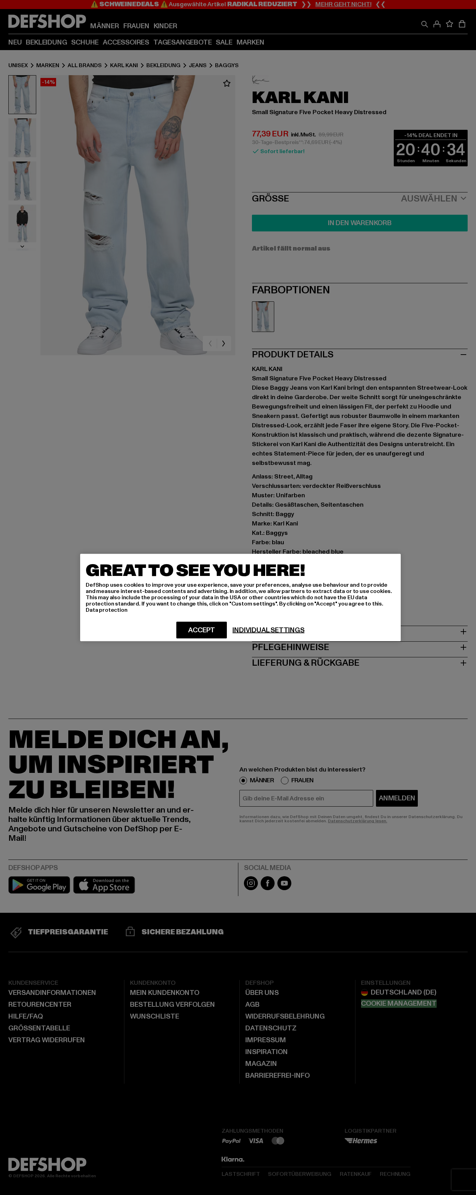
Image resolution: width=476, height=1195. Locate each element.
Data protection (107, 610)
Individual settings (268, 630)
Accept (201, 630)
